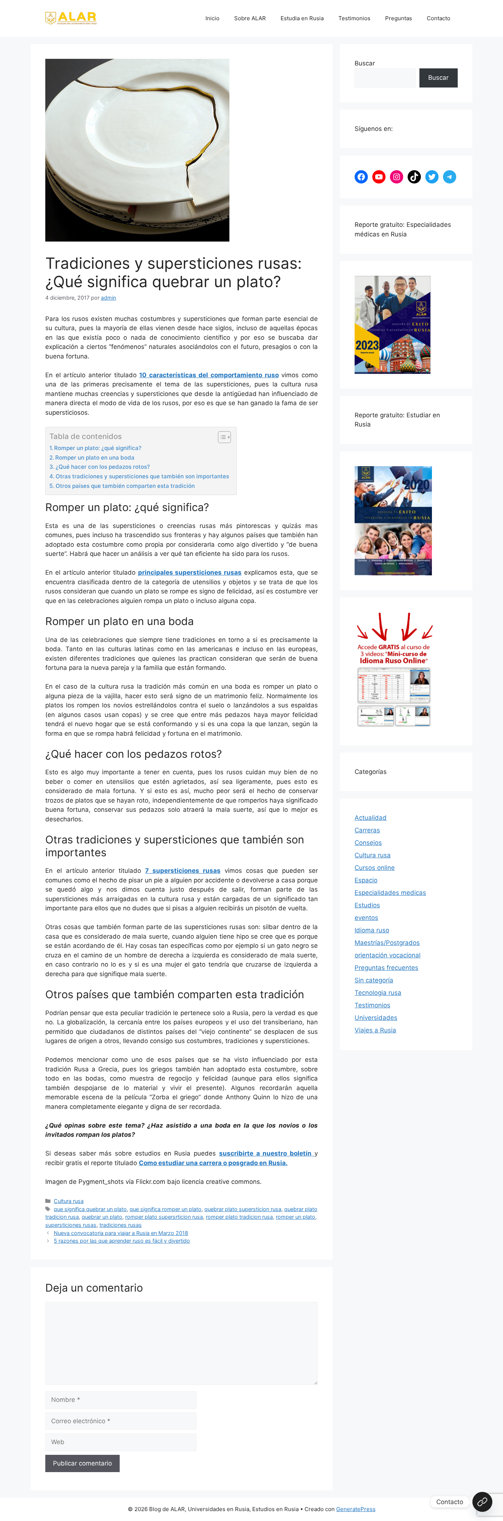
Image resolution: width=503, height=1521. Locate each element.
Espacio (366, 880)
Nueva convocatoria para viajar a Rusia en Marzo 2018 (121, 1233)
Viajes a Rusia (375, 1030)
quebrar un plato (102, 1217)
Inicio (212, 18)
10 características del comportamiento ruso (209, 375)
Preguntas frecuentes (386, 967)
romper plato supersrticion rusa (164, 1217)
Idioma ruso (372, 930)
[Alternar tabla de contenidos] (220, 437)
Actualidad (371, 817)
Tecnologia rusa (378, 992)
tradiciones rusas (120, 1225)
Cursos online (375, 867)
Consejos (368, 842)
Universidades (376, 1017)
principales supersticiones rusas (190, 572)
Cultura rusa (69, 1201)
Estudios (367, 905)
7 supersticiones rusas (183, 870)
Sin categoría (374, 980)
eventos (366, 917)
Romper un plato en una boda (94, 457)
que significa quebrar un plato (90, 1209)
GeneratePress (356, 1509)
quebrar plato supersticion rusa (242, 1209)
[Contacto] (482, 1502)
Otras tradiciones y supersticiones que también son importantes (142, 476)
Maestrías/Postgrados (387, 942)
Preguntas (398, 18)
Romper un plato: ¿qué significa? (97, 447)
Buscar (365, 63)
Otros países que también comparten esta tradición (125, 485)
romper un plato (295, 1217)
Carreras (367, 830)
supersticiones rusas (70, 1225)
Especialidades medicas (390, 892)
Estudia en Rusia (302, 18)
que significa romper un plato (165, 1209)
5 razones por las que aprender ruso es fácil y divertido (122, 1241)
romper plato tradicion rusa (239, 1217)
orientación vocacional (388, 955)
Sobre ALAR (250, 18)
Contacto (438, 18)
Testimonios (354, 18)
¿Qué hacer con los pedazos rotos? (103, 466)
